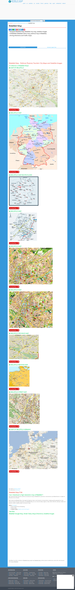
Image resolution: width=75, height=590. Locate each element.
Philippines (16, 575)
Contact (54, 569)
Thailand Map (40, 569)
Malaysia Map (11, 583)
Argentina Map (31, 583)
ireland (63, 3)
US (27, 3)
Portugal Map (26, 580)
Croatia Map (41, 583)
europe (21, 23)
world (24, 3)
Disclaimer (55, 580)
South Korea (41, 575)
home (14, 23)
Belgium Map (11, 580)
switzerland (58, 3)
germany (46, 3)
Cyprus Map (46, 575)
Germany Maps (17, 488)
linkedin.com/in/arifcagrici (23, 509)
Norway (16, 580)
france (42, 3)
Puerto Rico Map (48, 580)
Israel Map (26, 572)
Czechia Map (26, 575)
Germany (18, 490)
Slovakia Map (41, 580)
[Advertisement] (37, 12)
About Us (55, 579)
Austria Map (25, 569)
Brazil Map (26, 583)
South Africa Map (12, 572)
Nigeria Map (46, 572)
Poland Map (32, 575)
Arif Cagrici (14, 505)
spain (54, 3)
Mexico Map (19, 572)
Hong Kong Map (32, 572)
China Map (41, 572)
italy (50, 3)
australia (31, 3)
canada (37, 3)
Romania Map (32, 580)
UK (34, 3)
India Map (11, 575)
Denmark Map (17, 583)
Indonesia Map (47, 583)
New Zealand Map (11, 569)
